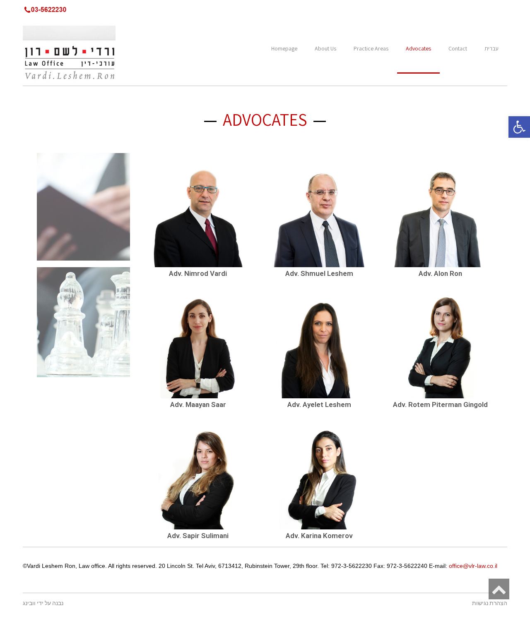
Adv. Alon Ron (440, 273)
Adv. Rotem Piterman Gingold (440, 404)
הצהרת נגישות (489, 603)
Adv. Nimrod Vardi (198, 273)
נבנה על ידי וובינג (43, 603)
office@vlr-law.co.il (473, 566)
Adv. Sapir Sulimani (198, 535)
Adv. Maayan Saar (198, 404)
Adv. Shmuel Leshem (319, 273)
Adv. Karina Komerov (319, 535)
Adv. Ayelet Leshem (319, 404)
